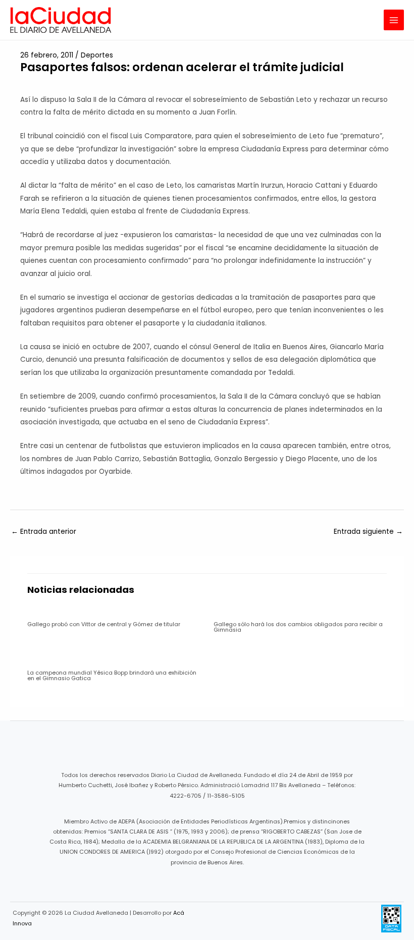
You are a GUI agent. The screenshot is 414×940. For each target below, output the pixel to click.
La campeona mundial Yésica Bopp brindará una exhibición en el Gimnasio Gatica (111, 675)
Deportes (97, 55)
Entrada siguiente (368, 531)
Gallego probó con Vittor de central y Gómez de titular (103, 624)
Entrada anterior (43, 531)
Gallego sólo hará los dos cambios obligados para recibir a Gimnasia (298, 627)
